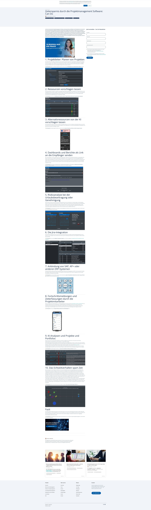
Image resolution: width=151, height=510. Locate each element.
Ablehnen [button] (90, 5)
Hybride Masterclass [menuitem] (79, 492)
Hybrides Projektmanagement (49, 18)
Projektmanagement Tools (68, 18)
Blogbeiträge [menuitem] (78, 485)
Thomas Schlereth (49, 16)
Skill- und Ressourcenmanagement (51, 473)
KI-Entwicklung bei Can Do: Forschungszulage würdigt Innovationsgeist (96, 465)
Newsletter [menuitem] (77, 495)
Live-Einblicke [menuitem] (47, 494)
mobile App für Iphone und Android (77, 303)
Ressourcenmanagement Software (71, 469)
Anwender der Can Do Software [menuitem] (50, 492)
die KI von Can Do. (76, 344)
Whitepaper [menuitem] (78, 488)
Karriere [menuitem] (62, 488)
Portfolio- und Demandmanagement (59, 18)
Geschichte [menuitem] (62, 485)
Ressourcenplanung (49, 474)
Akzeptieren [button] (85, 5)
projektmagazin (49, 470)
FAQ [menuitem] (45, 495)
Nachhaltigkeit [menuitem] (63, 490)
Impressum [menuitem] (46, 504)
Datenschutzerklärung (99, 51)
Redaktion (49, 467)
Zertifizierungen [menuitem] (63, 492)
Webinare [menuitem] (77, 490)
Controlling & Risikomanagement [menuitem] (50, 490)
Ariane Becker (90, 466)
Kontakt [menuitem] (62, 495)
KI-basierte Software (76, 18)
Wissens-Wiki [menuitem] (78, 494)
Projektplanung (59, 473)
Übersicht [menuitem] (46, 485)
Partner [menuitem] (62, 494)
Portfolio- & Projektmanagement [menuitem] (50, 488)
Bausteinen (58, 61)
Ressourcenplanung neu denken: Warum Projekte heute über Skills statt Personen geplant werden (54, 465)
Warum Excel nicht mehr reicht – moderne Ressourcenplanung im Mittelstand (75, 465)
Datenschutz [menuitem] (50, 504)
